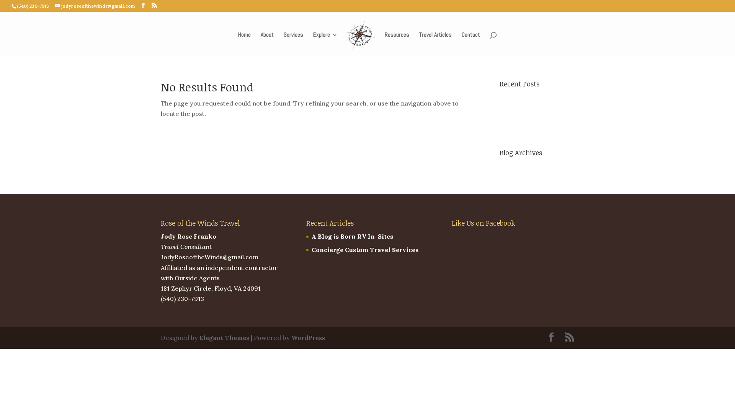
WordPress (308, 337)
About (267, 35)
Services (293, 35)
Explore (321, 35)
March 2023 (518, 166)
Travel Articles (435, 35)
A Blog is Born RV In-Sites (352, 236)
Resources (397, 35)
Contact (471, 35)
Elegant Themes (224, 337)
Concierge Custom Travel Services (365, 250)
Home (244, 35)
